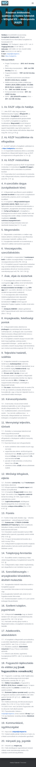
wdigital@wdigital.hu (12, 54)
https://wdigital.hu (10, 56)
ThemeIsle (23, 762)
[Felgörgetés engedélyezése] (32, 763)
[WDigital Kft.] (5, 3)
